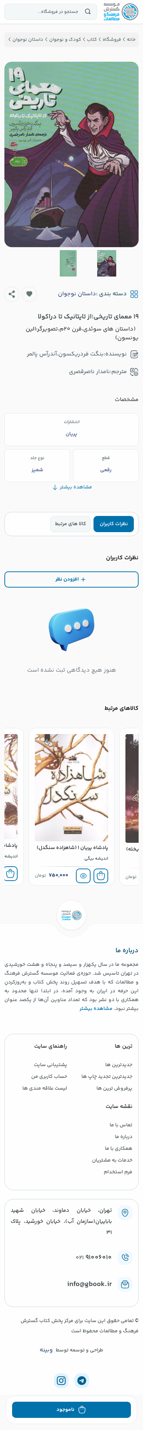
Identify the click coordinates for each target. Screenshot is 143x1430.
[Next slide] (15, 154)
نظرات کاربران (114, 524)
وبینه (46, 1350)
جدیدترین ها (118, 1065)
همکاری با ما (118, 1149)
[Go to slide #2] (68, 263)
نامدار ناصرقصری (89, 371)
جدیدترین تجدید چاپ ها (106, 1077)
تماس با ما (121, 1125)
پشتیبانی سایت (50, 1065)
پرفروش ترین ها (114, 1088)
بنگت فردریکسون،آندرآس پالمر (65, 354)
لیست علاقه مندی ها (44, 1088)
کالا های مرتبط (70, 524)
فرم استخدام (118, 1172)
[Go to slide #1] (106, 263)
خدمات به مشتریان (112, 1160)
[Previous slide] (127, 154)
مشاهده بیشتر (96, 1009)
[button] (29, 294)
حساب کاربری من (49, 1077)
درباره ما (123, 1137)
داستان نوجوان (77, 294)
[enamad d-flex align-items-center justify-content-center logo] (71, 1296)
